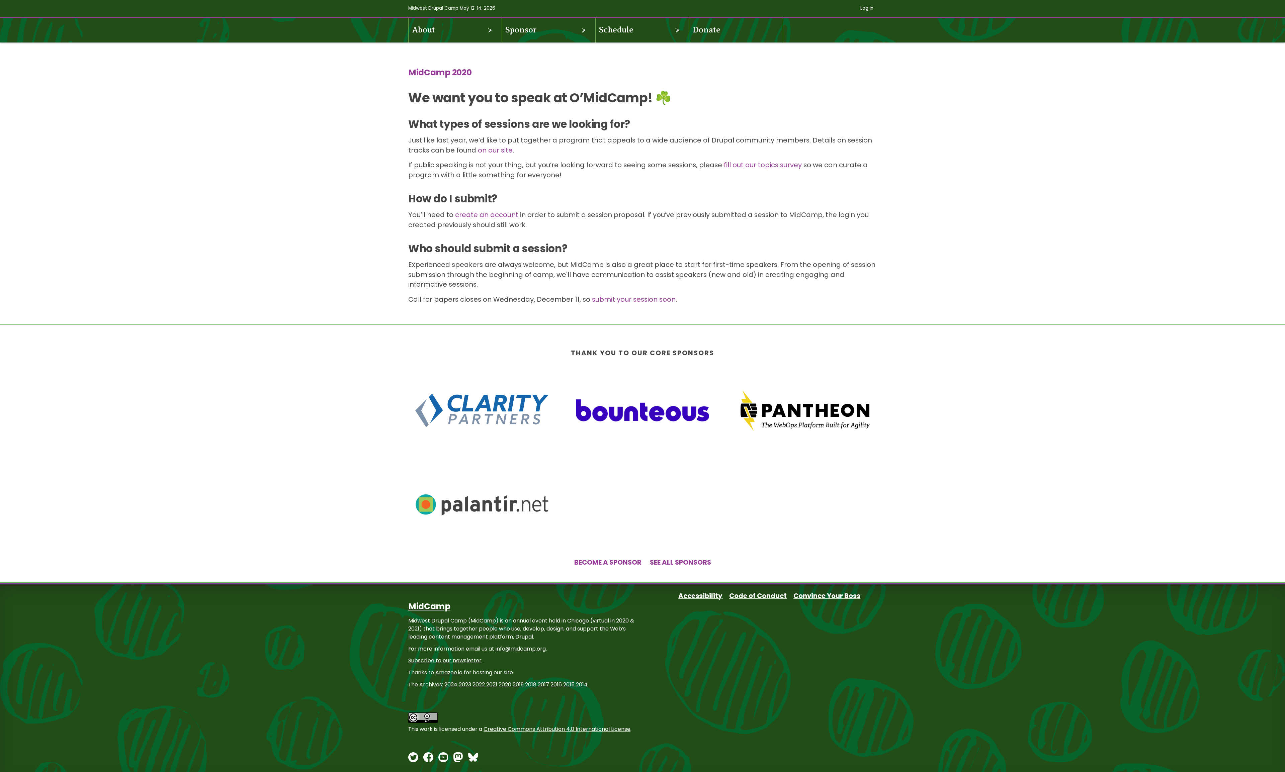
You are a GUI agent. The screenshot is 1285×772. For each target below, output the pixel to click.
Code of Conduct (758, 595)
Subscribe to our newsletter (445, 660)
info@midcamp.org (521, 649)
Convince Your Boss (826, 595)
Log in (866, 8)
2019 (518, 684)
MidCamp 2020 (440, 72)
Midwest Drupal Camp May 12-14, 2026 (451, 8)
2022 (479, 684)
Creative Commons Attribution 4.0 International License (557, 729)
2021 (491, 684)
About (423, 29)
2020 (505, 684)
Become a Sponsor (607, 562)
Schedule (616, 29)
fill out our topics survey (763, 165)
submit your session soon (634, 299)
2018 (530, 684)
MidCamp (429, 606)
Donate (706, 29)
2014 (582, 684)
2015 (569, 684)
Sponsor (521, 29)
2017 (543, 684)
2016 (556, 684)
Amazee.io (448, 672)
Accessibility (700, 595)
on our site (495, 150)
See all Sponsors (680, 562)
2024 (450, 684)
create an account (486, 214)
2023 (465, 684)
